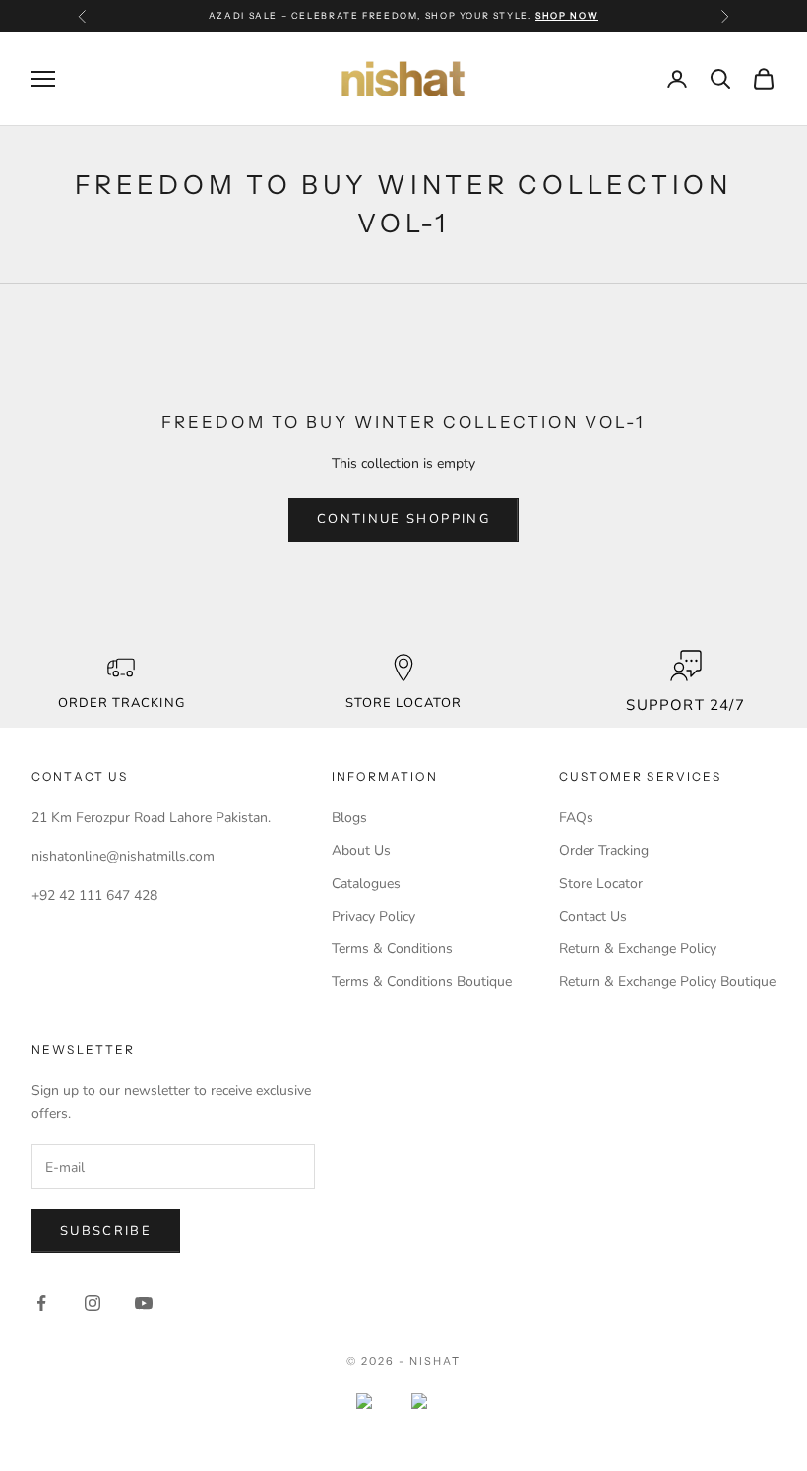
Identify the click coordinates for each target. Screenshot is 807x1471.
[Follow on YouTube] (144, 1302)
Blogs (349, 817)
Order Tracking (121, 703)
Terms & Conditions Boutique (422, 981)
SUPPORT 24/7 (685, 705)
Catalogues (366, 883)
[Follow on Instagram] (92, 1302)
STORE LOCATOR (404, 703)
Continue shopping (403, 519)
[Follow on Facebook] (41, 1302)
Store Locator (601, 883)
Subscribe (106, 1231)
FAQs (576, 817)
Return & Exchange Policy (637, 948)
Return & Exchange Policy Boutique (667, 981)
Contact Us (593, 916)
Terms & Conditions (392, 948)
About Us (361, 850)
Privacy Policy (373, 916)
